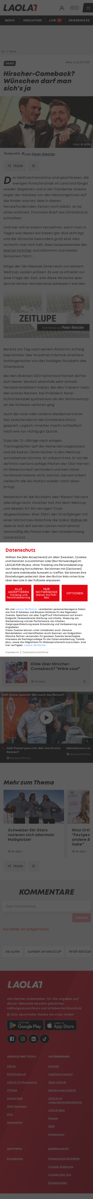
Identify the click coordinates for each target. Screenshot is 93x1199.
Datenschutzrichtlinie (35, 652)
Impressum (12, 652)
